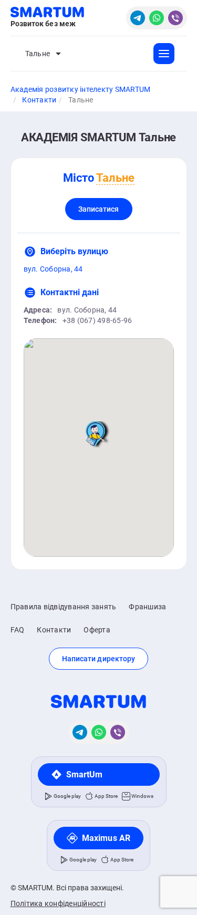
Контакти (54, 630)
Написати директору (99, 658)
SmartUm (84, 774)
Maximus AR (106, 838)
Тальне (37, 53)
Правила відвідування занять (64, 606)
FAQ (18, 630)
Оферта (97, 630)
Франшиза (147, 606)
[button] (98, 434)
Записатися (98, 209)
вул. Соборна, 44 (53, 269)
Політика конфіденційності (58, 903)
